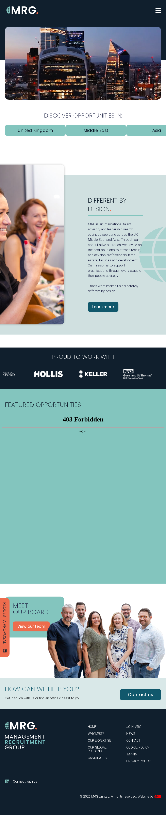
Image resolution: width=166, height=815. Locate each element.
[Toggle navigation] (158, 10)
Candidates (97, 758)
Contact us (140, 694)
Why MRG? (96, 734)
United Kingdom (35, 130)
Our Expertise (99, 740)
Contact (133, 740)
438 (157, 797)
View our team (31, 626)
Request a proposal (4, 623)
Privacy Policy (138, 761)
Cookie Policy (137, 747)
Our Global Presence (97, 749)
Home (92, 727)
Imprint (132, 754)
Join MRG (133, 727)
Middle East (96, 130)
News (130, 734)
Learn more (103, 307)
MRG (22, 10)
